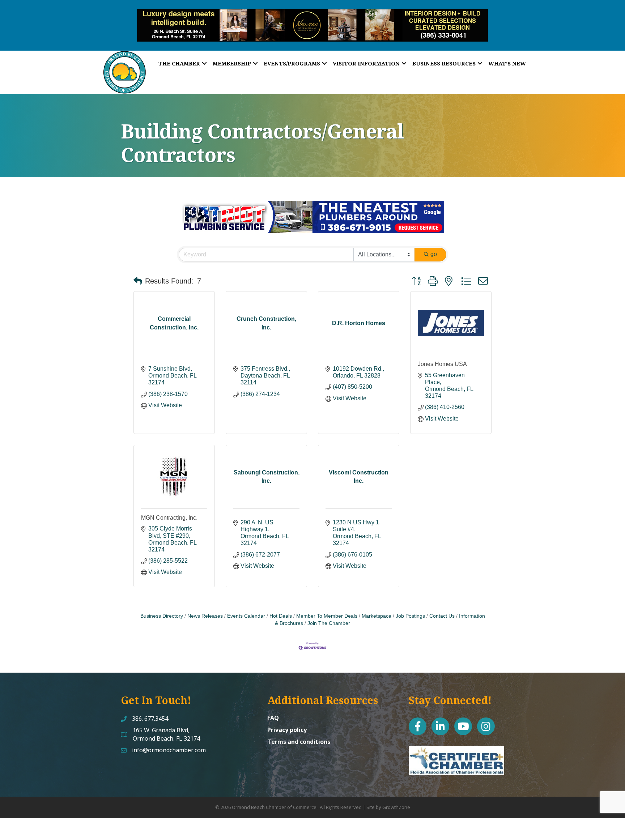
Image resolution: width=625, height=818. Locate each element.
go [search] (433, 254)
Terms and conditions (298, 742)
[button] (137, 280)
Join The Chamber (328, 623)
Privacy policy (287, 730)
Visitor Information (366, 63)
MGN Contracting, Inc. (169, 518)
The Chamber (179, 63)
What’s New (507, 63)
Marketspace (376, 616)
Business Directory (161, 616)
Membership (232, 63)
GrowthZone (396, 807)
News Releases (205, 616)
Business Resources (444, 63)
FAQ (273, 718)
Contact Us (442, 616)
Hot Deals (280, 616)
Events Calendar (246, 616)
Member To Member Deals (326, 616)
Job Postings (410, 616)
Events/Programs (292, 63)
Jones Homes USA (442, 364)
